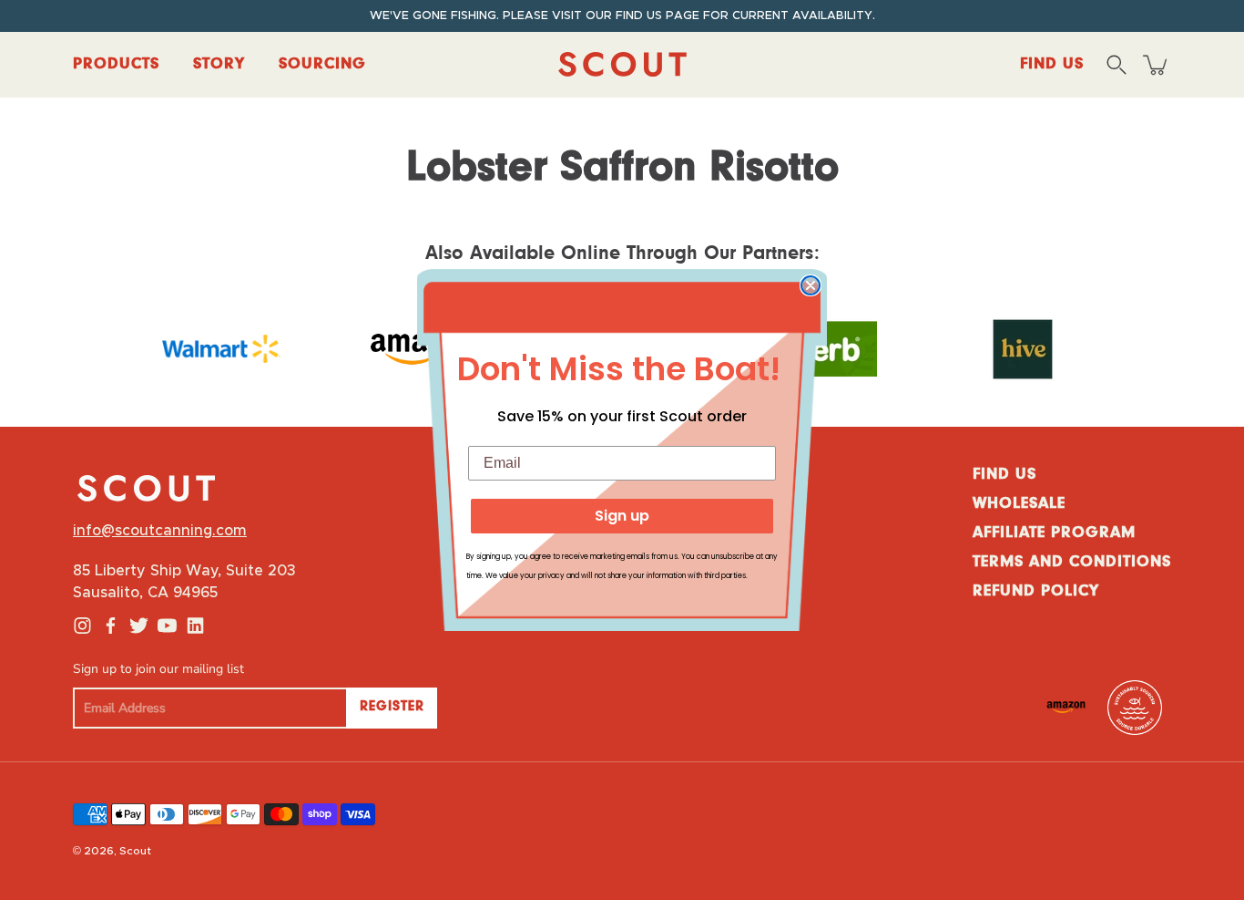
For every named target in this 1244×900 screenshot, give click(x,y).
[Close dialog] (810, 285)
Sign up (622, 515)
